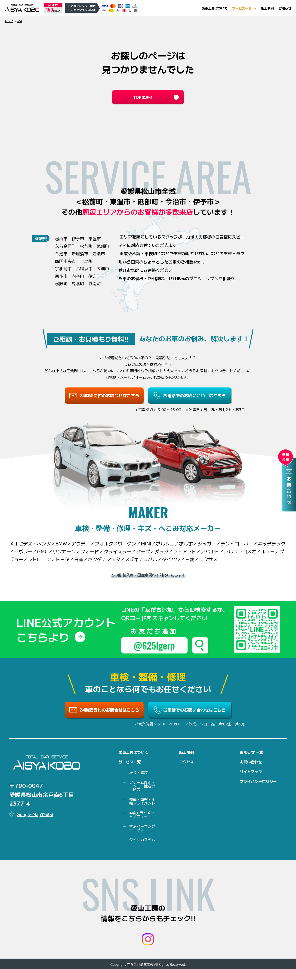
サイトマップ (251, 771)
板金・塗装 (138, 772)
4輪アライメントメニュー (141, 814)
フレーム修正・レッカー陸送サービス (142, 785)
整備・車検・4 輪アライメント (142, 801)
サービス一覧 (242, 8)
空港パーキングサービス (142, 828)
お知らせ (284, 8)
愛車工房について (215, 8)
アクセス (186, 762)
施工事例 (267, 8)
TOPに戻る (143, 97)
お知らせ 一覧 (251, 752)
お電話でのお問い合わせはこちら (194, 395)
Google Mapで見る (35, 814)
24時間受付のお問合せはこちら (109, 395)
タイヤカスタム (142, 839)
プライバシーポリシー (258, 781)
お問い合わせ (251, 762)
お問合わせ (289, 491)
